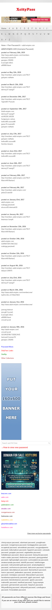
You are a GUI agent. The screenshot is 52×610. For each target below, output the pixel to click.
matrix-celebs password (10, 557)
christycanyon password (10, 542)
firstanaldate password (17, 590)
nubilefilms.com (7, 520)
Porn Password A (14, 45)
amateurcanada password (10, 562)
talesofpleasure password (18, 570)
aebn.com (4, 497)
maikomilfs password (9, 582)
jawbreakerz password (23, 572)
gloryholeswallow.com (9, 524)
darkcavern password (36, 567)
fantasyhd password (40, 555)
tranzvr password (7, 572)
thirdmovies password (27, 557)
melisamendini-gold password (20, 565)
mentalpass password (17, 575)
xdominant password (27, 542)
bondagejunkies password (36, 545)
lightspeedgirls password (18, 560)
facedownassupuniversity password (14, 577)
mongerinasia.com (8, 512)
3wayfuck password (35, 585)
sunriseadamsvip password (38, 560)
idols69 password (27, 562)
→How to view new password (14, 447)
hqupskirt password (34, 550)
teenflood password (25, 582)
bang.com (4, 501)
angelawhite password (32, 552)
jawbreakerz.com (7, 505)
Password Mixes (7, 347)
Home (3, 28)
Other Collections (7, 358)
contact (34, 602)
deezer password (26, 555)
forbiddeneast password (10, 555)
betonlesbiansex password (19, 580)
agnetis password (36, 580)
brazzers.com (6, 493)
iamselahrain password (26, 547)
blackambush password (37, 570)
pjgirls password (34, 577)
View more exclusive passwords (39, 533)
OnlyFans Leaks (7, 351)
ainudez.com (6, 509)
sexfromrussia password (18, 567)
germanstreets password (18, 585)
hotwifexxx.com (7, 527)
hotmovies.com (6, 516)
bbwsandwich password (34, 575)
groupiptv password (16, 552)
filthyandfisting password (10, 587)
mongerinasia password (17, 545)
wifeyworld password (27, 587)
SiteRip (4, 354)
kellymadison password (17, 550)
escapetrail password (9, 547)
